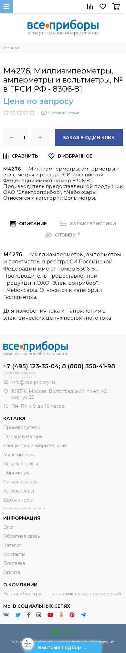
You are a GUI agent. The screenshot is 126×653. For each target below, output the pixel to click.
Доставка (14, 563)
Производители (21, 427)
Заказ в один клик (89, 137)
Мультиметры (19, 455)
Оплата (11, 572)
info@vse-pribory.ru (33, 382)
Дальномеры (18, 500)
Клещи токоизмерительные (35, 445)
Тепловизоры (18, 491)
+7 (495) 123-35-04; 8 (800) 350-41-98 (59, 366)
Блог (8, 527)
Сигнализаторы (20, 482)
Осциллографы (20, 464)
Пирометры (16, 473)
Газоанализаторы (23, 436)
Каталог (12, 545)
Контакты (14, 554)
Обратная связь (21, 536)
